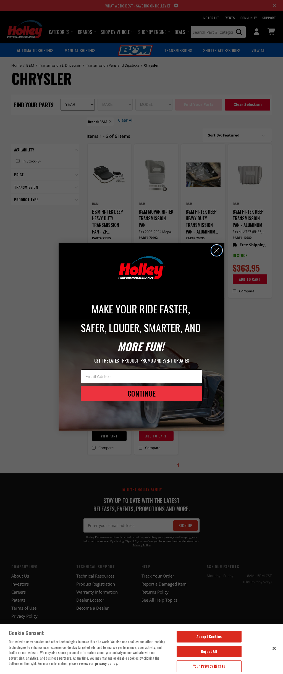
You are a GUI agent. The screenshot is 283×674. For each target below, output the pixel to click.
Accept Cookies (209, 636)
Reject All (209, 651)
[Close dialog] (216, 250)
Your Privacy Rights (209, 666)
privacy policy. (106, 663)
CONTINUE (142, 393)
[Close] (274, 648)
